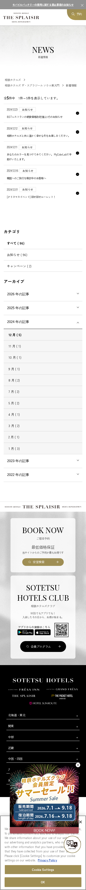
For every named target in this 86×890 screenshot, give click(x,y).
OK (43, 882)
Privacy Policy (47, 860)
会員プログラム (41, 646)
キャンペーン (19, 266)
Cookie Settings (43, 869)
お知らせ (17, 254)
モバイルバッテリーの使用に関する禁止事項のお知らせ (42, 4)
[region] (43, 852)
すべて (16, 243)
